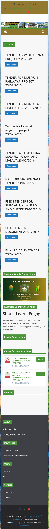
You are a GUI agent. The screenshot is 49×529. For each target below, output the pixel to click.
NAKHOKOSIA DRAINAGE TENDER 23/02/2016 (23, 181)
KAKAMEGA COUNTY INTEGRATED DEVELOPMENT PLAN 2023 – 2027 (21, 376)
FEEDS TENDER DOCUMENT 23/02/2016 (22, 230)
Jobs (4, 476)
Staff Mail (7, 497)
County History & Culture (14, 434)
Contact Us (7, 492)
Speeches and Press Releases (15, 455)
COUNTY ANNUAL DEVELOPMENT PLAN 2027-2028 (21, 360)
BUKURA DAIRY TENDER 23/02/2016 (22, 252)
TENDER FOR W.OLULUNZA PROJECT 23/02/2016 (24, 57)
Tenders (6, 471)
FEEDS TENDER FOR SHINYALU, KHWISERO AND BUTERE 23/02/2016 (23, 205)
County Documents (11, 450)
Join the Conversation (14, 337)
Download (40, 359)
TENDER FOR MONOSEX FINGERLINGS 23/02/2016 (23, 106)
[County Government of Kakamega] (24, 23)
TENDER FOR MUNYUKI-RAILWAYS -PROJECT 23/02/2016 (22, 81)
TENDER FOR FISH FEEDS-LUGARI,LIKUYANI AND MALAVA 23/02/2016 (23, 156)
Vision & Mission (10, 429)
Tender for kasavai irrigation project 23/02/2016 (18, 130)
